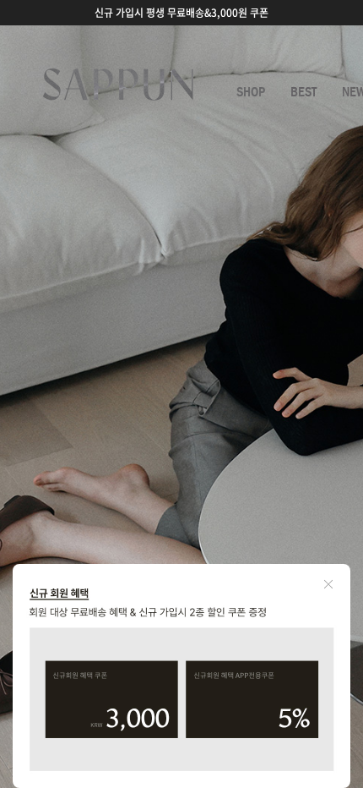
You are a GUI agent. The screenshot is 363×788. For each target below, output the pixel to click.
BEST (303, 92)
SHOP (250, 92)
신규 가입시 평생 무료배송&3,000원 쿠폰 (181, 12)
